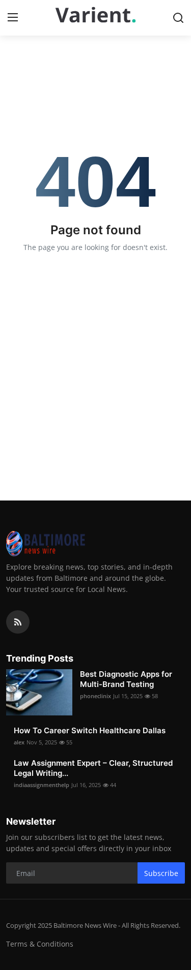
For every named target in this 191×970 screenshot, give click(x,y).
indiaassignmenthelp (41, 785)
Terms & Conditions (39, 944)
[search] (178, 18)
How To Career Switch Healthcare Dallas (90, 730)
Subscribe (161, 873)
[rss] (18, 622)
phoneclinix (95, 696)
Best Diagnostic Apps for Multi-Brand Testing (126, 679)
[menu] (12, 18)
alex (19, 742)
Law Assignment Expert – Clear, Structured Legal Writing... (93, 768)
